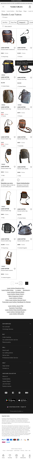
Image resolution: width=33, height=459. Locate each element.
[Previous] (12, 283)
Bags (25, 11)
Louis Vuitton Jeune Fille (15, 306)
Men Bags (19, 11)
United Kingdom (10, 450)
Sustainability (6, 379)
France (4, 450)
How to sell (5, 350)
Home (3, 11)
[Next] (20, 283)
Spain (26, 450)
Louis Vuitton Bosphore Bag (15, 288)
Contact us (5, 368)
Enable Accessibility (16, 1)
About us (5, 376)
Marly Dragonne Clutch (16, 296)
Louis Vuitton (10, 11)
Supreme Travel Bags (15, 308)
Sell (3, 347)
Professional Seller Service (10, 358)
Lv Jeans (18, 290)
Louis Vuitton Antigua (15, 298)
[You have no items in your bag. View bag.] (30, 7)
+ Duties (6, 53)
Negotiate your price (7, 183)
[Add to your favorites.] (15, 48)
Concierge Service (7, 329)
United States (16, 450)
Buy (3, 334)
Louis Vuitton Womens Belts (15, 292)
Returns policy (6, 342)
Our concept (6, 327)
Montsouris (26, 290)
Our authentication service (10, 340)
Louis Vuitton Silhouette (16, 314)
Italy (29, 450)
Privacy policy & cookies (16, 411)
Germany (22, 450)
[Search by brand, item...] (3, 6)
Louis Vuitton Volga (7, 290)
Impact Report (6, 381)
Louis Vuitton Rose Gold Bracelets (15, 310)
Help (3, 363)
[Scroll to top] (26, 283)
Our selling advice (7, 353)
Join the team (6, 384)
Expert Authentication (23, 183)
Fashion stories (6, 386)
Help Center (5, 366)
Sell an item (5, 355)
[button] (30, 7)
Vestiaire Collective (9, 373)
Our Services (6, 323)
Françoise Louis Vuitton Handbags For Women (16, 302)
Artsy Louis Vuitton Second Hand (15, 300)
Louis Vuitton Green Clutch (15, 294)
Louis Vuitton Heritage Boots (15, 312)
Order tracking (6, 337)
